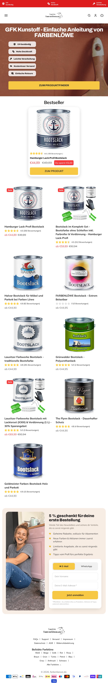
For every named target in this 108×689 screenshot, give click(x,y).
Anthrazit (52, 661)
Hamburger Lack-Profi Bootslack (24, 226)
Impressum (68, 639)
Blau (70, 657)
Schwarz (63, 661)
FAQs (35, 639)
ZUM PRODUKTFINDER (54, 85)
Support (45, 639)
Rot (61, 653)
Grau (42, 661)
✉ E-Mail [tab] (63, 566)
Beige (46, 653)
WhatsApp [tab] (86, 566)
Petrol (62, 657)
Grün (45, 657)
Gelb (54, 653)
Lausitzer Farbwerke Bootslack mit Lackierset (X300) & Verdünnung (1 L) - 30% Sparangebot (27, 422)
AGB (51, 643)
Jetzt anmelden (75, 595)
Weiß (37, 653)
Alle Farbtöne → (54, 664)
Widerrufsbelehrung (65, 643)
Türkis (53, 657)
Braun (36, 657)
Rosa (68, 653)
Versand (55, 639)
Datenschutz (39, 643)
